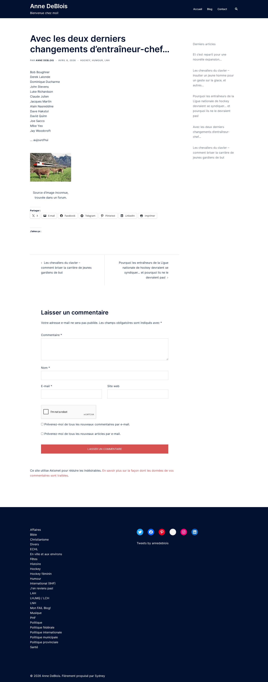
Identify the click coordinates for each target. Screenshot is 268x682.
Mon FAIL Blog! (40, 608)
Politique (36, 622)
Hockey (85, 60)
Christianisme (39, 539)
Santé (34, 647)
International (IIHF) (43, 583)
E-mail (46, 386)
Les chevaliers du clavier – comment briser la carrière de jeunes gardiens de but (66, 267)
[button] (236, 9)
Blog (209, 9)
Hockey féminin (41, 574)
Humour (97, 60)
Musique (36, 613)
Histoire (35, 564)
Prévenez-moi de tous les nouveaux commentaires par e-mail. (87, 424)
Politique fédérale (42, 627)
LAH (33, 593)
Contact (222, 9)
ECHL (34, 549)
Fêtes (33, 559)
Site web (113, 386)
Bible (33, 534)
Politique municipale (44, 637)
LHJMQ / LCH (39, 598)
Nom (45, 367)
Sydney (100, 676)
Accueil (197, 9)
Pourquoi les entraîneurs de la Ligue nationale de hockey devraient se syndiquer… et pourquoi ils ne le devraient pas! (213, 106)
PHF (33, 618)
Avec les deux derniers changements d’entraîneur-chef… (211, 132)
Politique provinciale (44, 642)
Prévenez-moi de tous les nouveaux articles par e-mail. (82, 434)
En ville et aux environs (46, 554)
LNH (107, 60)
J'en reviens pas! (41, 588)
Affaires (35, 529)
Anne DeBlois (49, 6)
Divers (34, 544)
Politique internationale (46, 632)
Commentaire (51, 335)
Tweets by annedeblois (152, 543)
